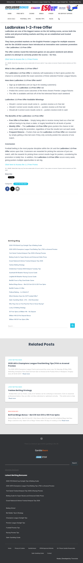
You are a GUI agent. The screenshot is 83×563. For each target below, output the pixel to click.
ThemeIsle (74, 558)
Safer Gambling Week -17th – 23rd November (24, 300)
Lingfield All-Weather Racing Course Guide (22, 276)
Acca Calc (11, 19)
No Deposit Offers (65, 13)
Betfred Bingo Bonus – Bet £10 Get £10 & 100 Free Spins (27, 284)
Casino (31, 13)
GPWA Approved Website (46, 548)
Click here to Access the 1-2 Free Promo (21, 59)
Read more (26, 374)
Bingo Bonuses (13, 411)
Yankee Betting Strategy (16, 265)
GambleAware (32, 548)
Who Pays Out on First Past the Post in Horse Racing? (26, 304)
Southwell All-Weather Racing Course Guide (23, 272)
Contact (49, 553)
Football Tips (25, 19)
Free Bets (20, 13)
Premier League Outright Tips (60, 2)
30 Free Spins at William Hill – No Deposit (22, 311)
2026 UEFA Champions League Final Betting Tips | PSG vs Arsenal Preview (33, 249)
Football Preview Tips (75, 2)
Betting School (11, 2)
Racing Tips (40, 19)
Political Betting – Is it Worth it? (19, 292)
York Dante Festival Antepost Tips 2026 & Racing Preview (27, 253)
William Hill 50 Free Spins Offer (19, 319)
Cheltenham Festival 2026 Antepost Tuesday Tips (25, 269)
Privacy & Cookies (20, 548)
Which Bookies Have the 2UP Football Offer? (23, 296)
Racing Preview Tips (12, 532)
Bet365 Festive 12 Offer (16, 288)
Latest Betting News (21, 183)
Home (10, 13)
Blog (51, 19)
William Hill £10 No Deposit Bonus (20, 315)
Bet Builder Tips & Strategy (23, 2)
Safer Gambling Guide (13, 537)
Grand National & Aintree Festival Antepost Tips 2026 (26, 261)
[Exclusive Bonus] (17, 8)
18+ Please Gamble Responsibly (66, 548)
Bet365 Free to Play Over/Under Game (21, 280)
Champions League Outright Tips (41, 2)
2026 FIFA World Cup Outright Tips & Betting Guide (25, 245)
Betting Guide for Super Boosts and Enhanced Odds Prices (28, 257)
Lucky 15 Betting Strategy (17, 307)
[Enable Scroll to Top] (79, 558)
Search (74, 463)
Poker (51, 13)
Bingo (41, 13)
